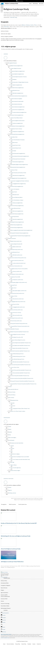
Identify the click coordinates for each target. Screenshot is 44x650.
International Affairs (4, 583)
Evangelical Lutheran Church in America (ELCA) (19, 268)
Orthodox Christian (12, 392)
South (32, 25)
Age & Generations (4, 592)
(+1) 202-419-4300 (4, 577)
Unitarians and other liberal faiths (17, 443)
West (35, 25)
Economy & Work (4, 598)
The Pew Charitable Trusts (5, 637)
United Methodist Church (15, 252)
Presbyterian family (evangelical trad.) (17, 126)
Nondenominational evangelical (16, 98)
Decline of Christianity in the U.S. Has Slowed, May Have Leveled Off (18, 523)
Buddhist (10, 432)
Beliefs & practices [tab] (12, 504)
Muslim (10, 429)
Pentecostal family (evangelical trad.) (17, 134)
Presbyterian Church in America (16, 128)
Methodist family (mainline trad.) (17, 249)
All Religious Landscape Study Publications (12, 561)
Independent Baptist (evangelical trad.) (18, 71)
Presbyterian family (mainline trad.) (17, 274)
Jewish (10, 426)
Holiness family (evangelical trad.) (17, 186)
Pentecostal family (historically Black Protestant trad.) (20, 364)
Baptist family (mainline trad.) (16, 241)
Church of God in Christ (15, 367)
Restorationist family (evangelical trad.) (18, 167)
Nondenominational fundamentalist (17, 101)
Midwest (23, 25)
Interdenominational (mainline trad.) (17, 260)
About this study (13, 17)
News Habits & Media (5, 605)
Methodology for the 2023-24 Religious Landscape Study (15, 536)
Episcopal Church (14, 285)
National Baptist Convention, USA (17, 337)
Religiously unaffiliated (8, 478)
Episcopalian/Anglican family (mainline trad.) (19, 282)
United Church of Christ (15, 304)
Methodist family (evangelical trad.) (17, 87)
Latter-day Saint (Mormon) (13, 389)
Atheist (10, 487)
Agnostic (10, 490)
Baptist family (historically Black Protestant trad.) (20, 331)
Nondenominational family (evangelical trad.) (19, 95)
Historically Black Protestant (14, 329)
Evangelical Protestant (13, 62)
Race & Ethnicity (4, 587)
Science (2, 601)
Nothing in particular (12, 492)
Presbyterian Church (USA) (15, 276)
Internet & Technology (5, 603)
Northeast (28, 25)
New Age (12, 462)
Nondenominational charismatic (16, 104)
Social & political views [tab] (22, 504)
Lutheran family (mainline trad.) (16, 265)
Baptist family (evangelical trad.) (17, 65)
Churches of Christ (14, 169)
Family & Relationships (5, 596)
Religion (2, 590)
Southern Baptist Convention (16, 68)
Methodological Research (6, 608)
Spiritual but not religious (15, 453)
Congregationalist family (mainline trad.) (18, 301)
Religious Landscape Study (11, 3)
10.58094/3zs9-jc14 (11, 567)
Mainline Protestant (12, 238)
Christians (6, 54)
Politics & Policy (4, 580)
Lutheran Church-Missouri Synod (16, 117)
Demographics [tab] (3, 504)
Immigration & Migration (5, 585)
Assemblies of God (14, 137)
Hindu (10, 434)
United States (6, 26)
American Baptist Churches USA (16, 243)
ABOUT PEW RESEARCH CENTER (6, 634)
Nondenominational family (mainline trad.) (18, 257)
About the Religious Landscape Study (10, 549)
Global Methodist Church (15, 90)
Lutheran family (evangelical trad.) (17, 115)
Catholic (10, 386)
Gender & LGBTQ (4, 594)
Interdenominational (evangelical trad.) (18, 106)
